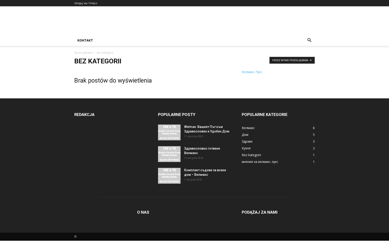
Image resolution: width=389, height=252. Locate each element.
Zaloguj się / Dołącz (85, 3)
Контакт (85, 40)
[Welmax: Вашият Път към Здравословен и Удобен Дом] (169, 132)
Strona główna (83, 53)
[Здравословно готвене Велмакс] (169, 154)
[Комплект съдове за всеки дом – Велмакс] (169, 176)
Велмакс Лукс (252, 72)
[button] (309, 41)
